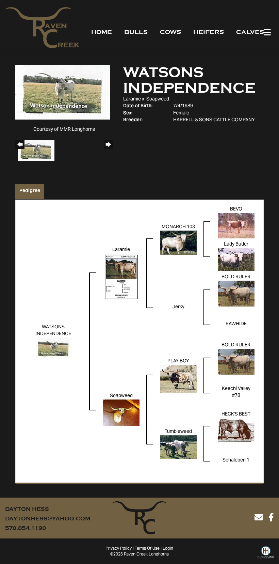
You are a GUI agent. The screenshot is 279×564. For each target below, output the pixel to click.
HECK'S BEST (235, 414)
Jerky (178, 307)
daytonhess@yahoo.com (47, 519)
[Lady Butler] (236, 260)
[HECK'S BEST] (236, 430)
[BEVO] (236, 226)
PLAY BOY (178, 361)
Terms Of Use (147, 548)
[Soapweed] (121, 413)
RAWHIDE (236, 324)
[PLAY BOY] (178, 379)
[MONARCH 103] (178, 243)
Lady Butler (236, 244)
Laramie (132, 99)
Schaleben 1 (236, 460)
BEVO (236, 209)
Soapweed (157, 99)
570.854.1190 (25, 528)
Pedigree (29, 191)
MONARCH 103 (178, 227)
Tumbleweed (178, 432)
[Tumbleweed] (178, 447)
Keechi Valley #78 (236, 392)
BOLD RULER (235, 277)
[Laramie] (121, 277)
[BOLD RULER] (236, 294)
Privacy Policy (118, 548)
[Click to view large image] (62, 92)
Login (168, 548)
